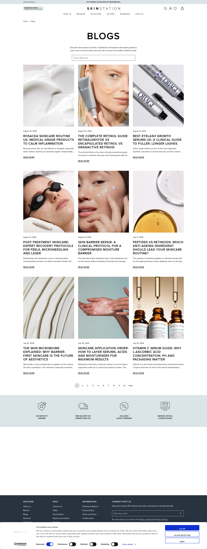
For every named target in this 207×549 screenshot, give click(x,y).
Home (25, 21)
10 (124, 385)
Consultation (58, 514)
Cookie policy (88, 518)
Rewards (27, 518)
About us (27, 506)
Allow (182, 528)
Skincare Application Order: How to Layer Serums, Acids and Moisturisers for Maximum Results (103, 353)
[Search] (165, 8)
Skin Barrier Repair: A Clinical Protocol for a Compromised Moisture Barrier (99, 247)
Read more (28, 157)
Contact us (57, 506)
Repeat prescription (61, 518)
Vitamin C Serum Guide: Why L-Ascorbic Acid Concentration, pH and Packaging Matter (157, 353)
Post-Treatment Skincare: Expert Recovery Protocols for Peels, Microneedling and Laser (48, 247)
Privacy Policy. (162, 519)
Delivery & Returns (90, 506)
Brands (26, 510)
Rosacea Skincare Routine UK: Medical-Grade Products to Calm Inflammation (48, 140)
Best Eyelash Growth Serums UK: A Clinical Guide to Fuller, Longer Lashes (157, 140)
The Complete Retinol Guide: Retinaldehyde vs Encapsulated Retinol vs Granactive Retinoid (103, 141)
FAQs (55, 510)
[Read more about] (124, 406)
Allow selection (182, 535)
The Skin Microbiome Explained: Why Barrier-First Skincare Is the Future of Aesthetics (48, 353)
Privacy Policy (88, 510)
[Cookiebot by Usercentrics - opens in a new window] (20, 544)
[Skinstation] (103, 8)
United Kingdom (28, 2)
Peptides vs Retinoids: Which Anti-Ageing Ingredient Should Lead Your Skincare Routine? (158, 247)
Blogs (25, 514)
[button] (182, 8)
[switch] (72, 544)
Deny (182, 541)
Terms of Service (89, 514)
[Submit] (180, 513)
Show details (127, 544)
